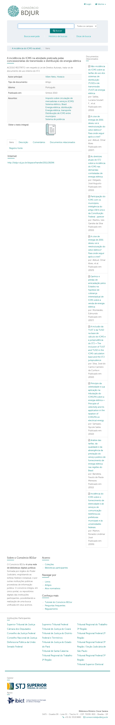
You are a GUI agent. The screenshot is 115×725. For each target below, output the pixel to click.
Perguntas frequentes (55, 605)
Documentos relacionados (62, 142)
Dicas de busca (83, 36)
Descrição (23, 142)
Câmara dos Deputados (19, 629)
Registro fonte (16, 148)
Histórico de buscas (58, 36)
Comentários (39, 142)
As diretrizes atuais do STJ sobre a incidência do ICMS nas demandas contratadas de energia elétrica (96, 166)
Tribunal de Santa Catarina (55, 651)
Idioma (100, 4)
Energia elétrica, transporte (58, 110)
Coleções (49, 564)
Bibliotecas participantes (56, 568)
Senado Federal (15, 646)
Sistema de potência (55, 119)
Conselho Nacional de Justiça (22, 638)
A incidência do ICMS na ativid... (27, 48)
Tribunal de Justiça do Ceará (56, 629)
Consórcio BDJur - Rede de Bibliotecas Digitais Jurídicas (23, 11)
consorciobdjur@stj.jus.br (97, 717)
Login (88, 4)
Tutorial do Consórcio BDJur (58, 602)
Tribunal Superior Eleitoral (90, 664)
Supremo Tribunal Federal (55, 624)
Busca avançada (32, 36)
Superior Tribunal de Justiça (21, 624)
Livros (47, 582)
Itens (11, 142)
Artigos (48, 585)
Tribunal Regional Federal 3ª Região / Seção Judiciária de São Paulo (91, 646)
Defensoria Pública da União (21, 642)
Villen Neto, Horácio (54, 77)
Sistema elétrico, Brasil (56, 104)
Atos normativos (52, 588)
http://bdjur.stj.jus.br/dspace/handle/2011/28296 (31, 163)
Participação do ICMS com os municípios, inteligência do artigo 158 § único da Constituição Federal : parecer (96, 206)
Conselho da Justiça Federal (21, 633)
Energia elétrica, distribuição (58, 107)
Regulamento (51, 609)
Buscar (58, 31)
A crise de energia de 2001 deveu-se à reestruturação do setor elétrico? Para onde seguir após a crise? (96, 126)
